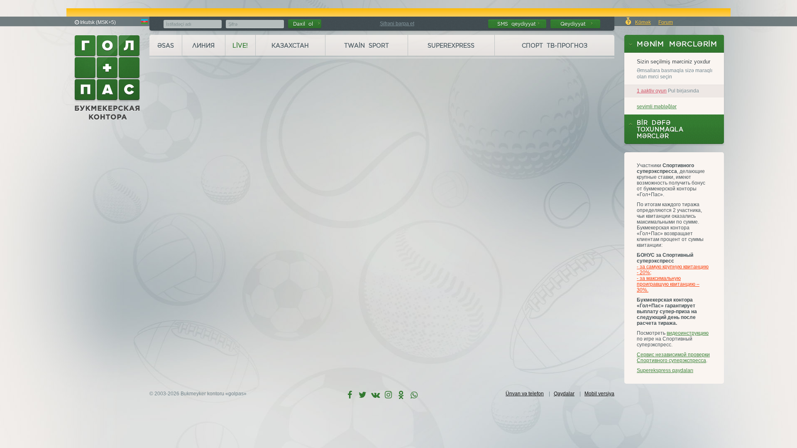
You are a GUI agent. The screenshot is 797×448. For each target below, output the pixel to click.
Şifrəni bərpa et (397, 24)
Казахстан (290, 45)
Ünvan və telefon (525, 394)
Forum (665, 22)
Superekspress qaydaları (665, 370)
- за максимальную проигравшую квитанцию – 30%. (668, 284)
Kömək (643, 22)
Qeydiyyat (574, 24)
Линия (203, 45)
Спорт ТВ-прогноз (554, 45)
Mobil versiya (599, 394)
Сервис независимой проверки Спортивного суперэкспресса (673, 357)
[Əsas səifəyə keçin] (108, 77)
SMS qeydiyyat (516, 24)
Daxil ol (304, 24)
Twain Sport (366, 45)
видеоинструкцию (688, 333)
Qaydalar (564, 394)
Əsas (165, 45)
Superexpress (451, 45)
